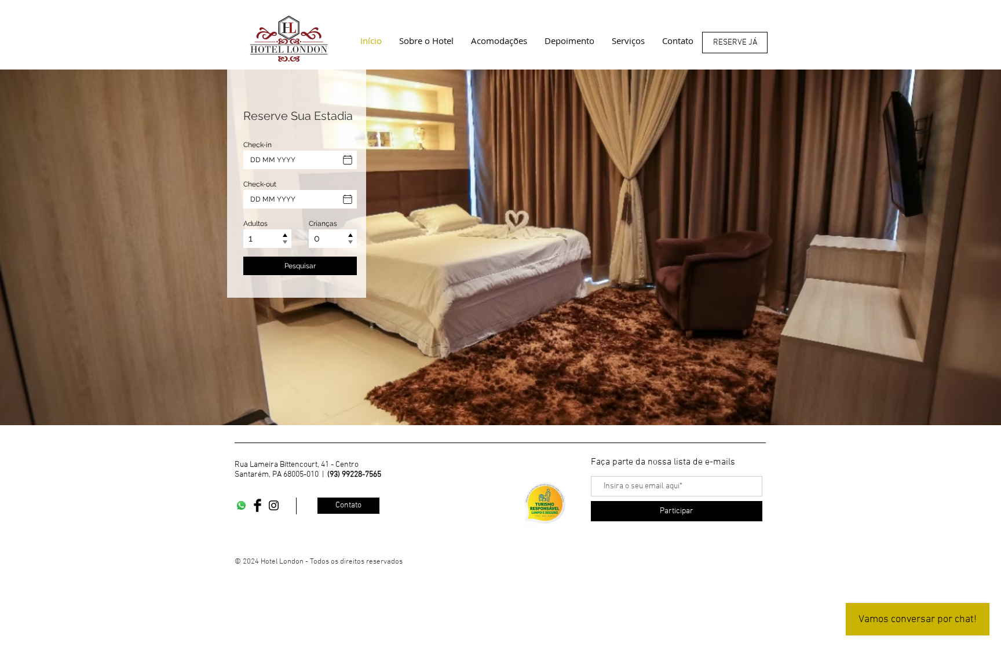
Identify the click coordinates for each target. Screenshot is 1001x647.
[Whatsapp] (241, 505)
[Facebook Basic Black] (257, 505)
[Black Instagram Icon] (273, 505)
